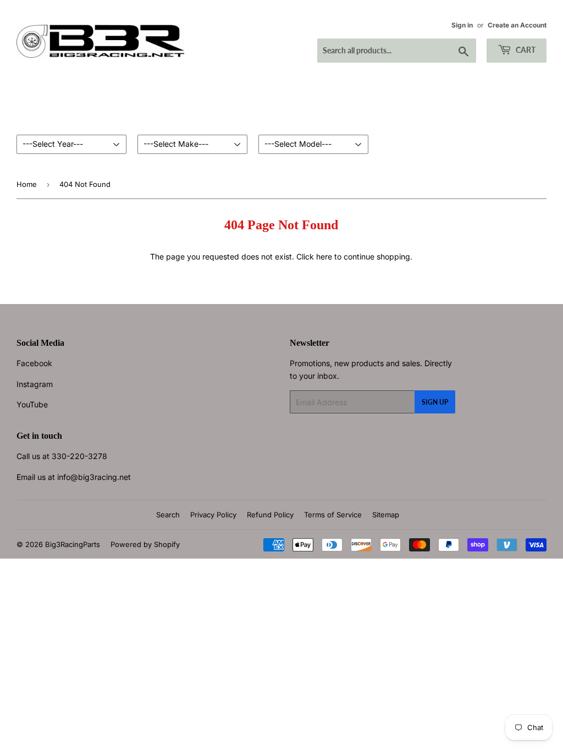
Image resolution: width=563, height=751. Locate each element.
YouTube (32, 404)
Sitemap (385, 514)
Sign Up (435, 402)
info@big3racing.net (94, 477)
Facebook (34, 363)
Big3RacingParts (72, 544)
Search (168, 514)
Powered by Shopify (145, 544)
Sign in (462, 25)
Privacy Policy (213, 514)
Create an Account (517, 25)
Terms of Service (333, 514)
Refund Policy (270, 514)
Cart (525, 49)
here (324, 256)
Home (26, 184)
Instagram (34, 384)
